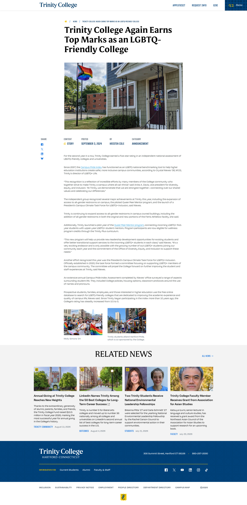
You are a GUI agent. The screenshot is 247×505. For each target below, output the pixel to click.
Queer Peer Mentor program (129, 225)
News (75, 22)
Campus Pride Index (91, 167)
